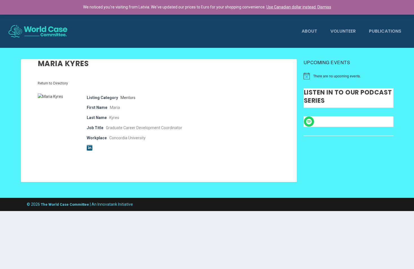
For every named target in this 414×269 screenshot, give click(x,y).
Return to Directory (53, 83)
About (309, 31)
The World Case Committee (65, 204)
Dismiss (324, 7)
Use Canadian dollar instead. (291, 7)
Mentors (128, 97)
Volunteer (343, 31)
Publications (385, 31)
